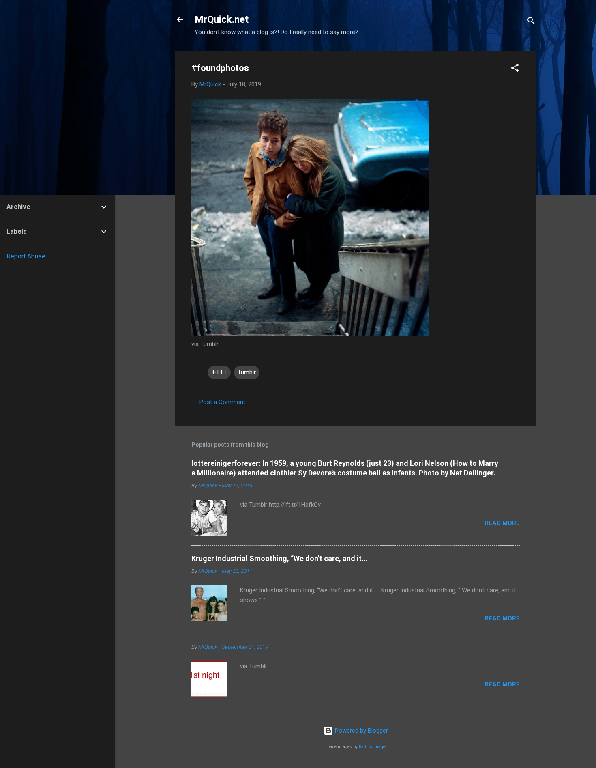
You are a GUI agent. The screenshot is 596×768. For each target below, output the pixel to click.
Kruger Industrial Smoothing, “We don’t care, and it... (279, 558)
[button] (515, 69)
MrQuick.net (222, 19)
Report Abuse (25, 256)
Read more (502, 523)
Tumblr (247, 372)
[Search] (531, 22)
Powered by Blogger (360, 730)
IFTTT (219, 372)
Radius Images (373, 746)
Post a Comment (222, 402)
